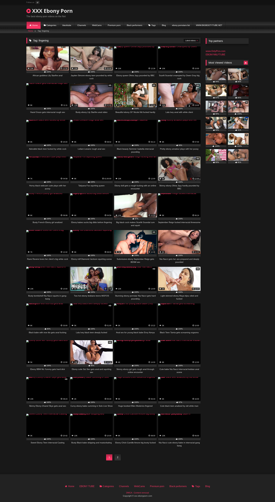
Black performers (134, 25)
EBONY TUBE (87, 486)
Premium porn (114, 25)
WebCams (97, 25)
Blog (164, 25)
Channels (81, 25)
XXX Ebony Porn (52, 10)
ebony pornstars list (181, 25)
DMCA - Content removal (137, 493)
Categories (51, 25)
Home (35, 25)
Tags (153, 25)
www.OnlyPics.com (215, 51)
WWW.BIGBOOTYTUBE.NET (209, 25)
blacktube (66, 25)
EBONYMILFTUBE (215, 54)
